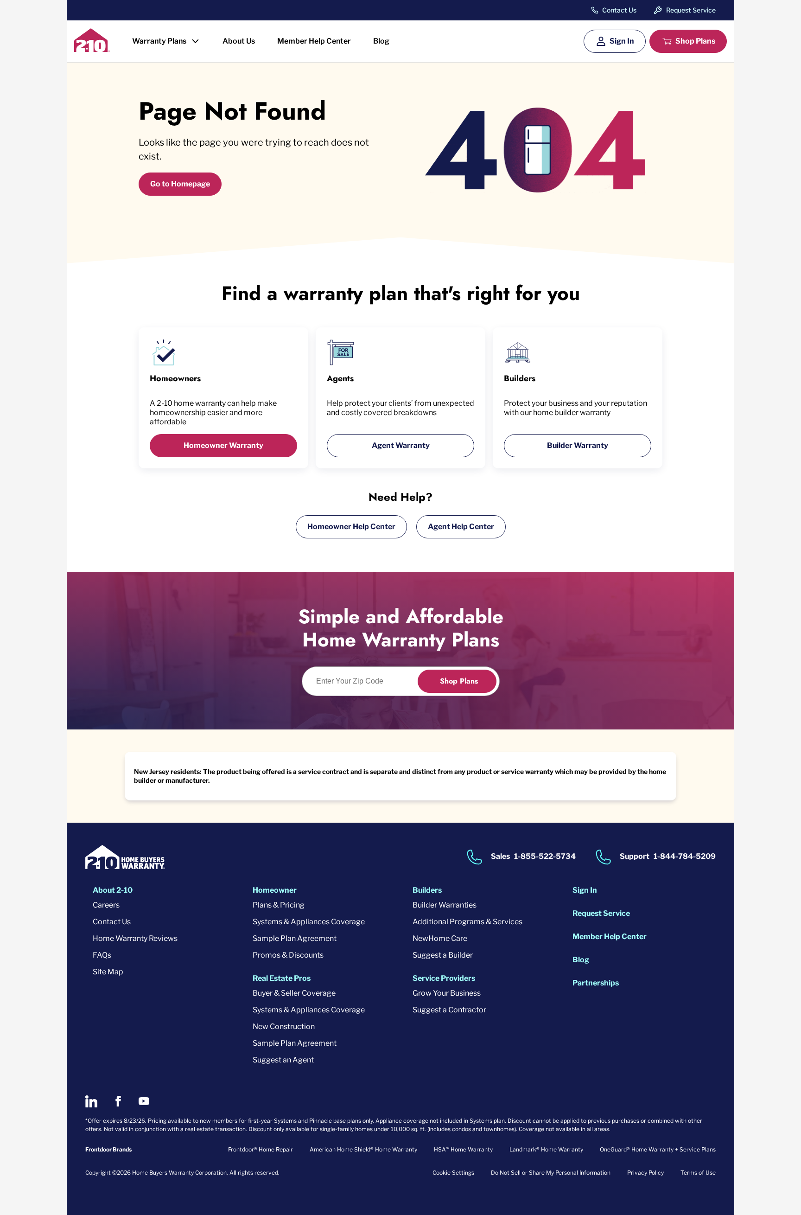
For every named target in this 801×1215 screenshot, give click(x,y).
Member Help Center (314, 41)
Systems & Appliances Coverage (309, 921)
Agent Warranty (401, 445)
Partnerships (595, 982)
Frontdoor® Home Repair (260, 1149)
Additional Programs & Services (467, 921)
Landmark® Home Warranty (546, 1149)
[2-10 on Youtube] (144, 1101)
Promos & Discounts (288, 955)
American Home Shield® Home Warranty (363, 1149)
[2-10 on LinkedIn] (91, 1101)
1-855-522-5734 (545, 856)
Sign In (622, 41)
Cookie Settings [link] (453, 1172)
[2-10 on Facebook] (118, 1101)
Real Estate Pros (282, 978)
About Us (238, 41)
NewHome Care (440, 938)
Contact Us (619, 10)
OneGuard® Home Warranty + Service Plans (658, 1149)
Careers (106, 905)
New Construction (284, 1026)
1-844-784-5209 (685, 856)
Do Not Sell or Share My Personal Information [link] (550, 1172)
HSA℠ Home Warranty (463, 1149)
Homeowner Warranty (223, 445)
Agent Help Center (461, 526)
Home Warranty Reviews (135, 938)
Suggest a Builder (443, 955)
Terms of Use (698, 1172)
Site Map (108, 971)
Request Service (691, 10)
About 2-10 (113, 890)
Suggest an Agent (283, 1059)
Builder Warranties (445, 905)
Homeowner (275, 890)
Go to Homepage (180, 183)
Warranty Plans (159, 41)
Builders (427, 890)
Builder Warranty (577, 445)
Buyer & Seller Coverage (294, 993)
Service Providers (444, 978)
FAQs (102, 955)
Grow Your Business (447, 993)
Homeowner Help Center (351, 526)
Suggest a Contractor (449, 1009)
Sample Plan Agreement (295, 938)
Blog (381, 41)
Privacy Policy (645, 1172)
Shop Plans (695, 41)
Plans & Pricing (279, 905)
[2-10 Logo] (92, 49)
